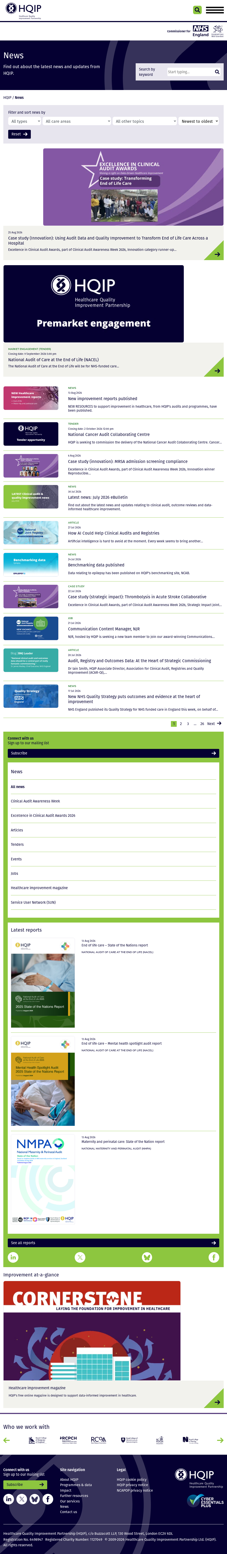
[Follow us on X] (21, 1499)
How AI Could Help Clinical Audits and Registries (113, 533)
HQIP (7, 97)
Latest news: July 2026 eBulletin (98, 497)
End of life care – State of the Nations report (115, 945)
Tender (73, 423)
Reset (16, 134)
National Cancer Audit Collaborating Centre (109, 434)
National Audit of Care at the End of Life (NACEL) (53, 360)
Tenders (17, 844)
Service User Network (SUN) (33, 902)
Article (73, 522)
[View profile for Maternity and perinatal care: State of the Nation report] (43, 1179)
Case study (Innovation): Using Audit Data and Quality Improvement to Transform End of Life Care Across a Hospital (108, 240)
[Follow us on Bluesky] (34, 1499)
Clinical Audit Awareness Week (35, 801)
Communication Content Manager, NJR (104, 629)
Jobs (14, 873)
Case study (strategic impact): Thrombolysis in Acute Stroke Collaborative (137, 597)
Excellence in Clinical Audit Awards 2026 (43, 815)
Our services (70, 1501)
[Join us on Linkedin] (8, 1499)
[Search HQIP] (197, 10)
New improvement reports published (102, 398)
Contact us (68, 1511)
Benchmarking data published (96, 565)
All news (18, 786)
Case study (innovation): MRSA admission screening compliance (128, 461)
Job (70, 618)
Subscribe (19, 753)
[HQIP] (199, 1478)
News (72, 387)
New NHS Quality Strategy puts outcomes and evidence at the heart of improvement (134, 699)
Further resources (74, 1495)
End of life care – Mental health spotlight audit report (122, 1043)
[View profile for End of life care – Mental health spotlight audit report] (43, 1081)
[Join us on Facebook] (48, 1499)
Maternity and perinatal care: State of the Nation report (123, 1141)
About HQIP (69, 1479)
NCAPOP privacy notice (135, 1490)
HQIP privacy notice (132, 1484)
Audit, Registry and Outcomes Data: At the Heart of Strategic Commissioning (139, 661)
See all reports (23, 1242)
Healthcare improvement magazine (39, 887)
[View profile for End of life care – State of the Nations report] (43, 983)
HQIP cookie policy (132, 1479)
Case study (76, 586)
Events (16, 859)
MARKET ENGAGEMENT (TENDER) (29, 349)
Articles (17, 830)
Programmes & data (76, 1484)
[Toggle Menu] (215, 10)
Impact (65, 1490)
